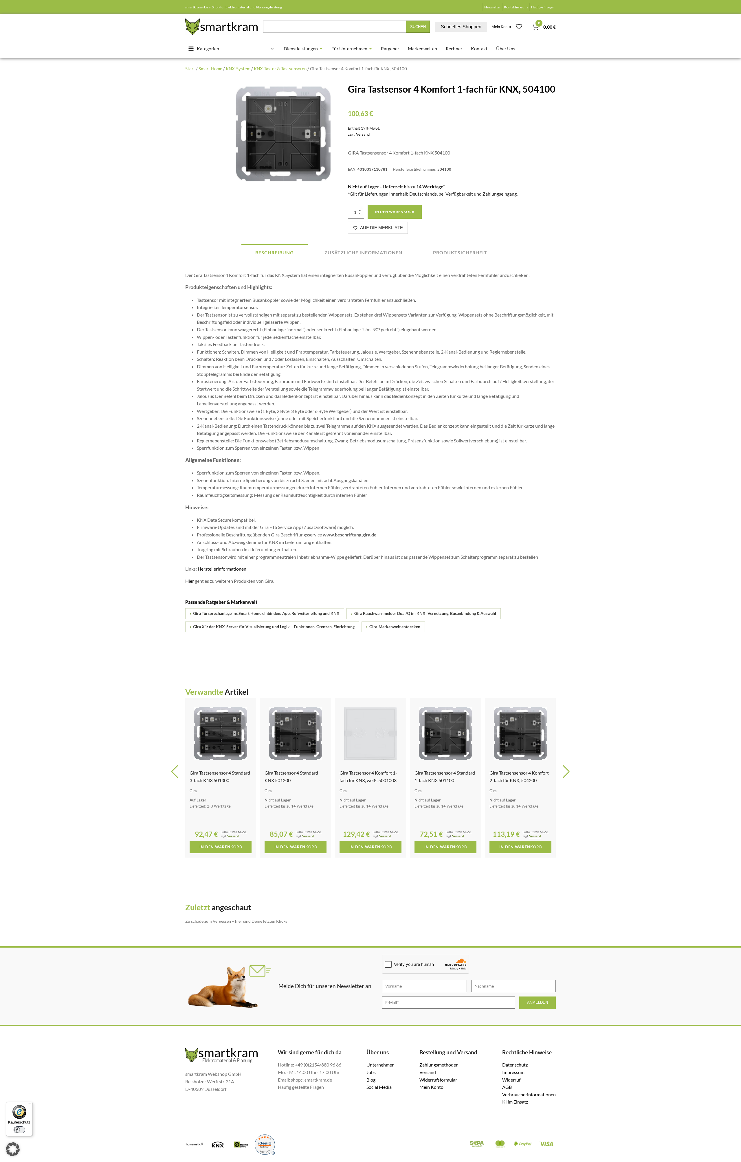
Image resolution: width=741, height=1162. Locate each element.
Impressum (513, 1072)
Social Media (379, 1087)
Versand (363, 134)
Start (190, 68)
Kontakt (479, 48)
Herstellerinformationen (222, 568)
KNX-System (238, 68)
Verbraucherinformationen (529, 1094)
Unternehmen (380, 1064)
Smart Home (210, 68)
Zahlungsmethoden (438, 1064)
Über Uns (505, 48)
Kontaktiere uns (516, 7)
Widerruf (511, 1079)
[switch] (19, 1129)
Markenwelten (422, 48)
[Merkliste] (519, 26)
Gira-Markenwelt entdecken (393, 626)
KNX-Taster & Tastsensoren (280, 68)
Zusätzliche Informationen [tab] (363, 252)
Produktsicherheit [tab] (460, 252)
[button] (175, 771)
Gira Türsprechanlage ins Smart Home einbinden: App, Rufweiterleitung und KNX (265, 613)
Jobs (371, 1072)
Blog (370, 1079)
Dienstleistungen (301, 48)
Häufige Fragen (542, 7)
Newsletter (492, 7)
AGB (507, 1087)
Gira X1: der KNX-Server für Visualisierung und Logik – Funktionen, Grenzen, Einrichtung (272, 626)
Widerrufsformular (438, 1079)
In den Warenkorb (394, 211)
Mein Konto (501, 26)
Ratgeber (390, 48)
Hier (189, 581)
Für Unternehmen (349, 48)
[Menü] (29, 1105)
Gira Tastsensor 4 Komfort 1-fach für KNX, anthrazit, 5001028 (518, 780)
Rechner (454, 48)
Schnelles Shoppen (461, 26)
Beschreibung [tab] (274, 252)
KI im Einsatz (515, 1101)
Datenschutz (515, 1064)
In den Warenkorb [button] (220, 847)
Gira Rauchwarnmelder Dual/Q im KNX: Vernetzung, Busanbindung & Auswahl (423, 613)
